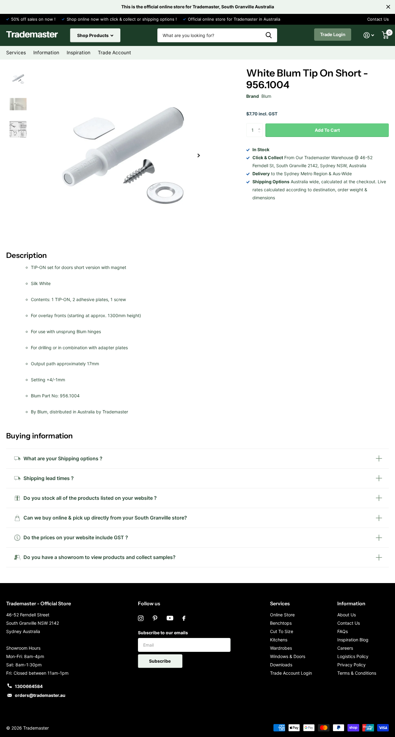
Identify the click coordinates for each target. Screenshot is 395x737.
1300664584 (29, 686)
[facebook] (183, 618)
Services (280, 603)
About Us (346, 614)
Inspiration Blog (352, 639)
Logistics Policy (352, 656)
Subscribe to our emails (163, 632)
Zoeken (268, 35)
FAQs (342, 631)
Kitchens (278, 639)
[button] (199, 155)
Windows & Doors (287, 656)
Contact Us (378, 19)
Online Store (282, 614)
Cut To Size (281, 631)
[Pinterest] (155, 618)
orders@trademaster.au (40, 695)
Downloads (281, 664)
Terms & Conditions (356, 673)
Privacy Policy (351, 664)
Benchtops (281, 623)
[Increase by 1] (260, 125)
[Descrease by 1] (260, 135)
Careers (345, 648)
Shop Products (93, 35)
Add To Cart (327, 129)
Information (351, 603)
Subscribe (160, 661)
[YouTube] (170, 618)
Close (388, 7)
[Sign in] (369, 35)
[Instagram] (140, 618)
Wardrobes (281, 648)
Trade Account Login (291, 673)
